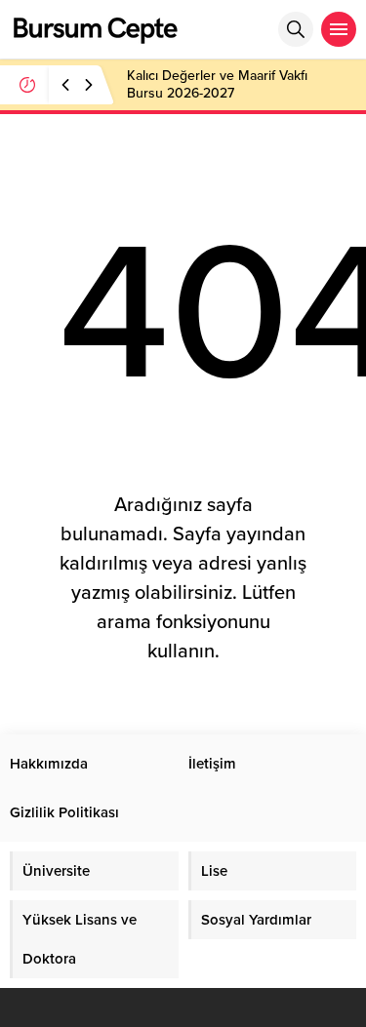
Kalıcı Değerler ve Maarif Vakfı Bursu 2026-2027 (217, 84)
